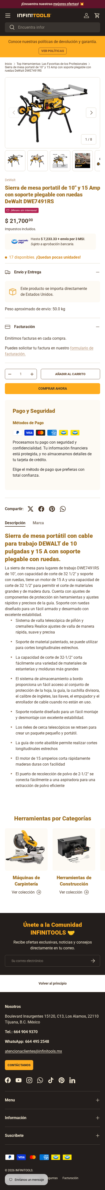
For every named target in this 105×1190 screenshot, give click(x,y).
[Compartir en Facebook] (41, 509)
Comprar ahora (52, 388)
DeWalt (10, 180)
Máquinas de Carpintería (26, 881)
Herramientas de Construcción (74, 881)
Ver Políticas (52, 51)
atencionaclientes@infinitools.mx (33, 1051)
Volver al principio (53, 983)
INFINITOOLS (23, 1170)
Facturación (70, 1178)
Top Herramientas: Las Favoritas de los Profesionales (52, 64)
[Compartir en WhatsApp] (62, 509)
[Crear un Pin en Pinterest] (52, 509)
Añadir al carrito (70, 374)
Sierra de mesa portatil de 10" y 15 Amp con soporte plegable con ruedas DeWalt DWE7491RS (48, 69)
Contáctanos (19, 1065)
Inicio (8, 64)
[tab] (15, 523)
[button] (97, 15)
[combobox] (52, 27)
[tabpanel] (52, 662)
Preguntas (51, 1178)
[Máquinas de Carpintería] (26, 849)
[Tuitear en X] (30, 509)
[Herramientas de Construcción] (73, 849)
